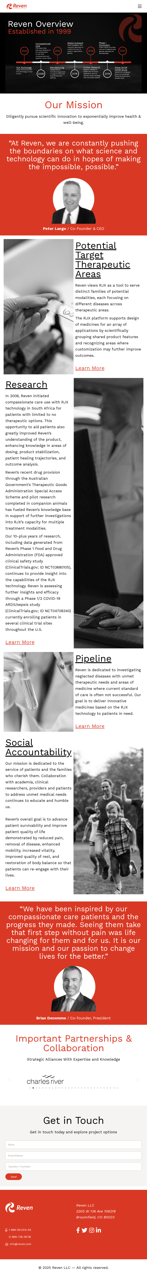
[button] (29, 1087)
